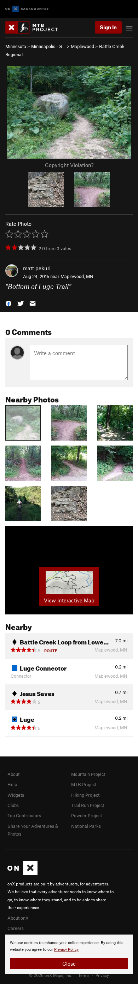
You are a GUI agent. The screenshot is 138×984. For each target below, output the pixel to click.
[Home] (35, 27)
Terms (84, 975)
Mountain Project (88, 774)
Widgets (15, 795)
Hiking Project (85, 795)
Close (69, 963)
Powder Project (86, 815)
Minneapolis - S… (48, 46)
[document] (69, 954)
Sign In (108, 27)
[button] (8, 303)
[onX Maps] (22, 873)
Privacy (102, 975)
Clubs (13, 805)
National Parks (86, 826)
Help (12, 784)
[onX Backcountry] (27, 9)
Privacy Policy (66, 949)
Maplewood (82, 46)
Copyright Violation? (69, 165)
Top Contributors (24, 815)
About (13, 774)
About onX (18, 918)
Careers (15, 928)
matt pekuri (37, 268)
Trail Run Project (87, 805)
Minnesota (15, 46)
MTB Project (83, 784)
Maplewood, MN (77, 276)
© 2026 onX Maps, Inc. (50, 975)
